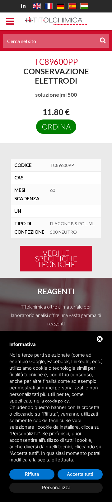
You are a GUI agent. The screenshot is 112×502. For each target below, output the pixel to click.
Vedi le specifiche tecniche (56, 258)
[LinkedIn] (24, 5)
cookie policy (57, 401)
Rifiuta (32, 474)
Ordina (56, 126)
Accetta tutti (80, 474)
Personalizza (56, 487)
